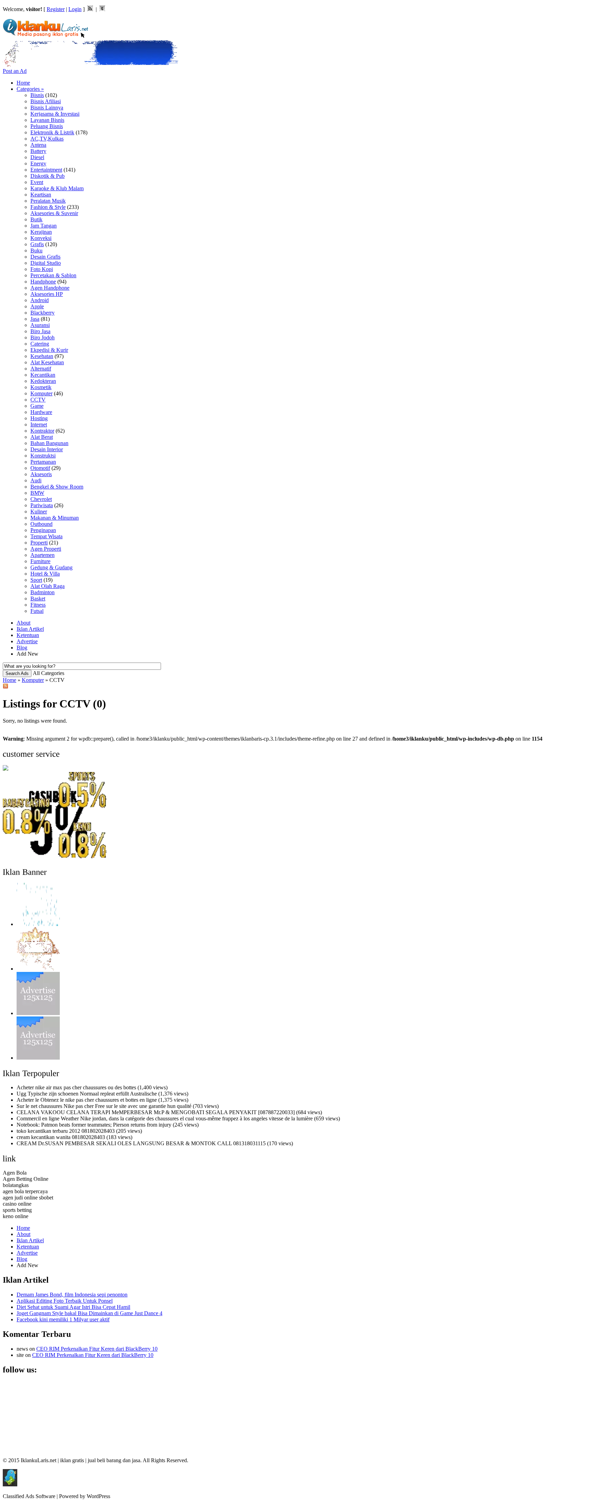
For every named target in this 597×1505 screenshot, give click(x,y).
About (23, 623)
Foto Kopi (41, 269)
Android (39, 300)
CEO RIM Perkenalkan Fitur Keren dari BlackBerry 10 (97, 1349)
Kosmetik (40, 387)
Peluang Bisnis (46, 126)
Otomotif (40, 468)
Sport (36, 580)
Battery (38, 151)
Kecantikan (42, 375)
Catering (39, 344)
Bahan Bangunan (49, 443)
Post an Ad (15, 71)
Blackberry (42, 313)
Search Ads (17, 673)
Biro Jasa (40, 331)
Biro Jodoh (42, 337)
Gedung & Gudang (51, 567)
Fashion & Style (48, 207)
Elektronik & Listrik (52, 132)
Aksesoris (41, 474)
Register (56, 9)
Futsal (37, 611)
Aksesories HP (46, 294)
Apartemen (42, 555)
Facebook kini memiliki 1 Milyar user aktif (63, 1319)
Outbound (41, 524)
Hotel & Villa (45, 574)
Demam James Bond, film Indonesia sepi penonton (72, 1294)
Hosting (39, 418)
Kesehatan (41, 356)
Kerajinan (41, 232)
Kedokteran (43, 381)
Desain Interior (46, 449)
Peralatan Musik (48, 201)
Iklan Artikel (30, 629)
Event (36, 182)
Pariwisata (41, 505)
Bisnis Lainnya (46, 107)
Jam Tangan (43, 226)
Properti (39, 543)
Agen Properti (45, 549)
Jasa (34, 319)
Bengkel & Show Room (56, 487)
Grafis (37, 244)
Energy (38, 163)
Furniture (40, 561)
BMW (37, 493)
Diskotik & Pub (47, 176)
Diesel (37, 157)
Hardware (41, 412)
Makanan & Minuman (54, 518)
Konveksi (40, 238)
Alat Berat (41, 437)
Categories (30, 89)
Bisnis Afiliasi (45, 101)
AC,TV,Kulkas (47, 139)
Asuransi (40, 325)
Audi (35, 480)
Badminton (42, 592)
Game (37, 406)
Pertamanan (43, 462)
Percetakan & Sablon (53, 275)
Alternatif (40, 369)
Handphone (43, 281)
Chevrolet (41, 499)
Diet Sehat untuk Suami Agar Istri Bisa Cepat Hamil (73, 1307)
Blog (22, 647)
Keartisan (40, 194)
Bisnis (37, 95)
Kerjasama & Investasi (54, 114)
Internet (38, 424)
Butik (36, 219)
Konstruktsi (43, 456)
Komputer (41, 393)
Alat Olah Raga (47, 586)
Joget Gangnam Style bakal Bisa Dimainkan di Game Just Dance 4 (89, 1313)
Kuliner (38, 511)
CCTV (38, 400)
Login (75, 9)
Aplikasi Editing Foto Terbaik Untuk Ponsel (65, 1301)
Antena (38, 145)
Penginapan (43, 530)
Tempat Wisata (46, 536)
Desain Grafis (45, 257)
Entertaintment (46, 170)
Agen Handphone (49, 288)
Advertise (27, 641)
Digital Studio (45, 263)
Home (23, 83)
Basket (37, 598)
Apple (37, 306)
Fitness (38, 605)
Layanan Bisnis (47, 120)
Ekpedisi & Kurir (49, 350)
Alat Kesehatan (47, 362)
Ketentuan (28, 635)
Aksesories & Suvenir (54, 213)
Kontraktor (42, 431)
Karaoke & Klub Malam (57, 188)
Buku (36, 250)
